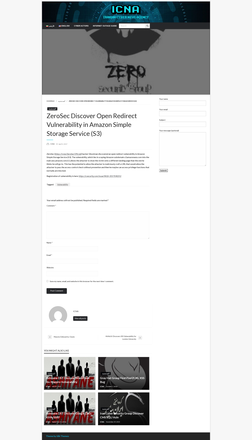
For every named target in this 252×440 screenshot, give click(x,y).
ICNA (52, 144)
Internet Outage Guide (105, 26)
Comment (51, 206)
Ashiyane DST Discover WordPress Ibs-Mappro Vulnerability (68, 379)
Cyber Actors (81, 26)
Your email (163, 109)
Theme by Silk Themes (57, 436)
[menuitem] (50, 26)
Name (50, 243)
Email (49, 255)
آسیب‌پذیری (61, 101)
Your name (163, 99)
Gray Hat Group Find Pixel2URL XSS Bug (122, 379)
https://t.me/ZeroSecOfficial (68, 154)
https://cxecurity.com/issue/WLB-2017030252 (100, 176)
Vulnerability (62, 184)
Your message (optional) (169, 130)
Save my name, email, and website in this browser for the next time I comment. (82, 281)
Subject (162, 120)
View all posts (80, 318)
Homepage (50, 101)
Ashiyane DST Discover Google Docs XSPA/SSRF (68, 415)
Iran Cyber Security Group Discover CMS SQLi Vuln (122, 415)
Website (50, 267)
